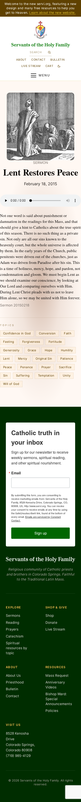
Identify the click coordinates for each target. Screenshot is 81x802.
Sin (5, 375)
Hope (49, 350)
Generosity (11, 350)
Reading (12, 622)
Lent (6, 358)
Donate (51, 622)
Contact (38, 59)
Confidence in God (17, 333)
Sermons (13, 615)
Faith (67, 333)
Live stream (31, 66)
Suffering (23, 375)
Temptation (46, 375)
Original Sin (44, 358)
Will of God (11, 384)
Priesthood (15, 682)
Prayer (46, 367)
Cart (49, 66)
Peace (7, 367)
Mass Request (57, 675)
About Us (13, 675)
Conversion (47, 333)
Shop (49, 615)
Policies (51, 710)
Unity (67, 375)
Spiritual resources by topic (16, 648)
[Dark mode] (59, 66)
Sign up (40, 533)
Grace (32, 350)
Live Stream (55, 629)
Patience (66, 358)
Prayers (12, 629)
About (21, 59)
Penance (26, 367)
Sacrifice (65, 367)
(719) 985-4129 (18, 756)
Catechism (14, 636)
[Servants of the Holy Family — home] (40, 45)
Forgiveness (31, 341)
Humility (67, 350)
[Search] (49, 52)
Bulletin (57, 59)
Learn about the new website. (52, 12)
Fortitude (55, 341)
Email (16, 473)
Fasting (8, 341)
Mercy (22, 358)
